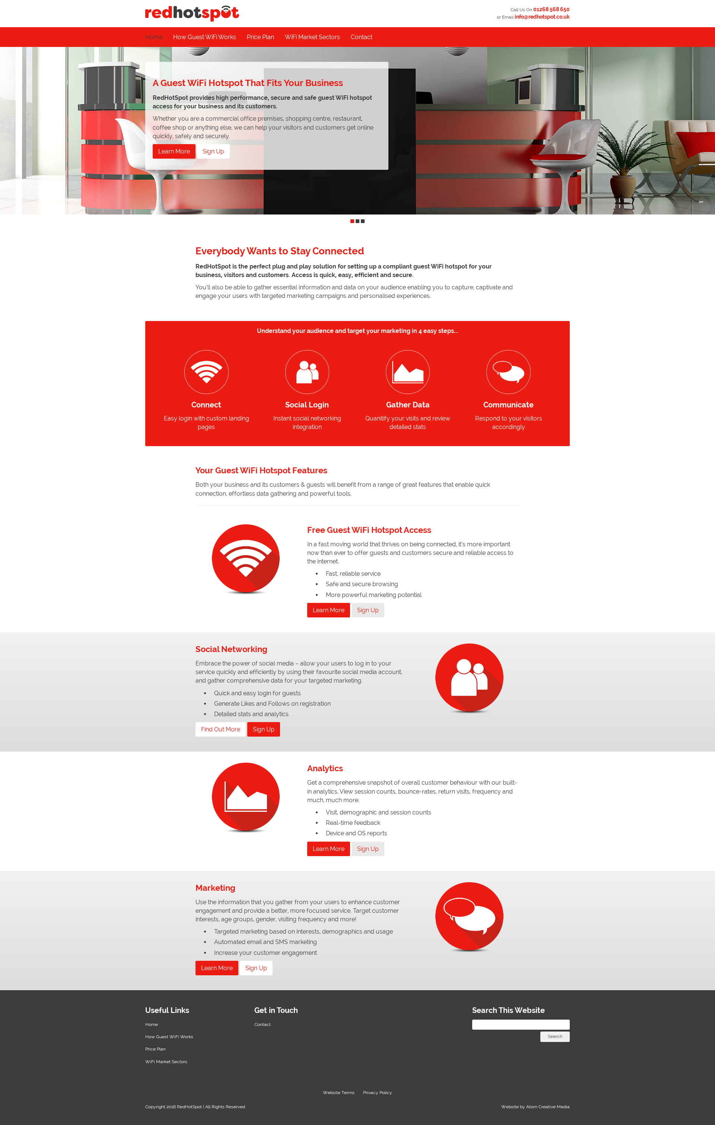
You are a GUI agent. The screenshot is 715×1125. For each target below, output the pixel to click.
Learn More (174, 151)
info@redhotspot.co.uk (542, 17)
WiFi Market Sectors (312, 37)
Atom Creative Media (548, 1106)
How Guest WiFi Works (204, 37)
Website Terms (339, 1092)
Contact (361, 37)
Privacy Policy (377, 1092)
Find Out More (220, 729)
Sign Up (213, 151)
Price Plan (260, 37)
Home (153, 37)
